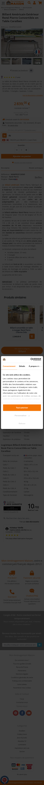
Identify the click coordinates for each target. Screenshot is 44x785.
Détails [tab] (22, 366)
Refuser (22, 423)
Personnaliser (21, 415)
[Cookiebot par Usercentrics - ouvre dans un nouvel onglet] (31, 359)
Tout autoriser (22, 408)
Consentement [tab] (9, 366)
